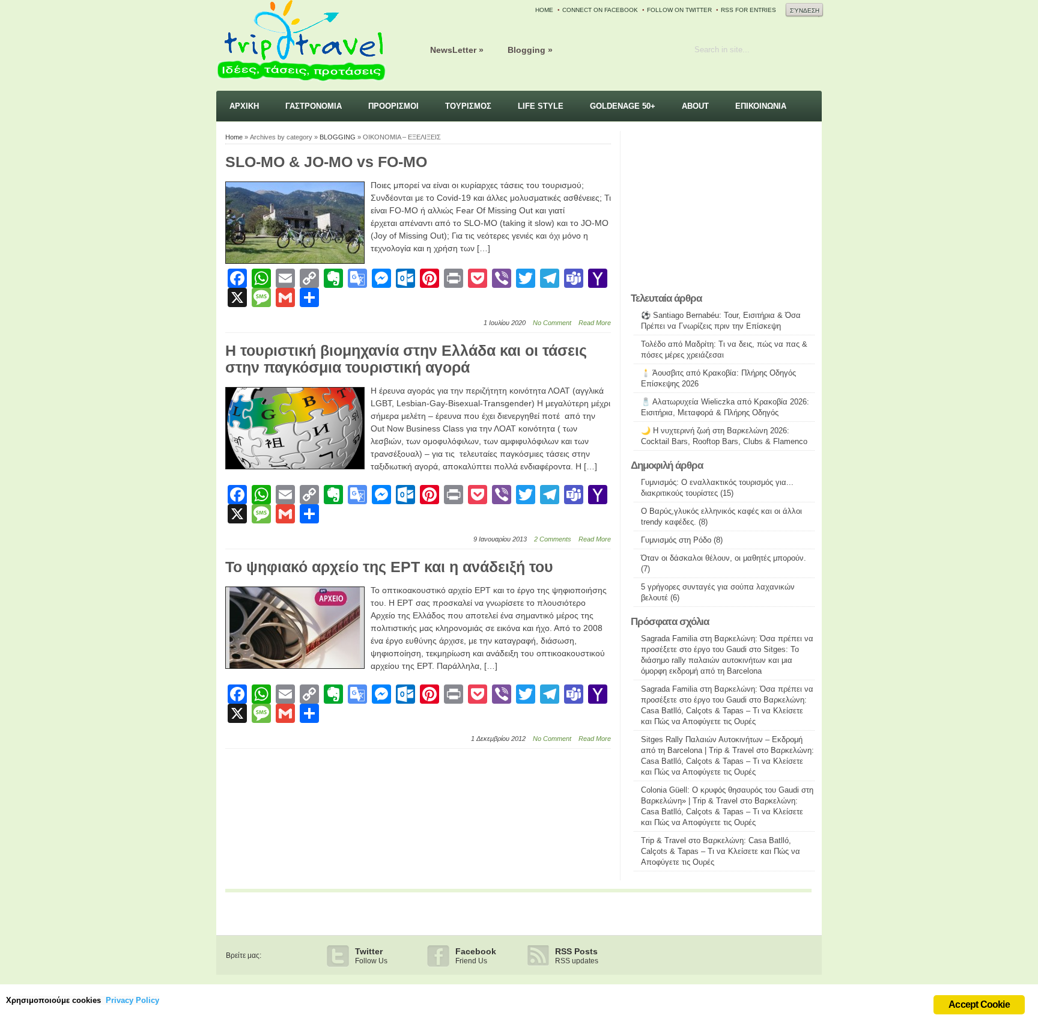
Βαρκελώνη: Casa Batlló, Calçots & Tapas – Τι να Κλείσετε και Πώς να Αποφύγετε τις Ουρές (724, 710)
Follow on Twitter (679, 10)
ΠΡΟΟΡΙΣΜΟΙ (393, 106)
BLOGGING (338, 137)
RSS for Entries (748, 10)
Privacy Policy (132, 1000)
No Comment (552, 322)
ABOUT (695, 106)
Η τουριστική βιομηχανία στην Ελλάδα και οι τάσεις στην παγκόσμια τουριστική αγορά (406, 359)
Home (234, 137)
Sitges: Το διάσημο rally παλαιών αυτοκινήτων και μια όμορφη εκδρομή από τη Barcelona (720, 660)
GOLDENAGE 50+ (622, 106)
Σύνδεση (804, 10)
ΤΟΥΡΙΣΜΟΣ (468, 106)
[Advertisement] (723, 208)
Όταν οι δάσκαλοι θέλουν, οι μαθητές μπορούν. (723, 557)
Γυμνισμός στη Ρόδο (676, 539)
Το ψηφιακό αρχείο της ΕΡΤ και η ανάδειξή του (389, 566)
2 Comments (552, 539)
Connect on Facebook (600, 10)
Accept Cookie (979, 1004)
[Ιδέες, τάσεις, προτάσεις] (301, 81)
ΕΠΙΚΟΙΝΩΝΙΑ (760, 106)
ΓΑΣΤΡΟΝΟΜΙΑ (313, 106)
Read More (594, 322)
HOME (544, 10)
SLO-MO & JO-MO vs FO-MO (326, 161)
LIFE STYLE (540, 106)
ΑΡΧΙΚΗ (244, 106)
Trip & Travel (663, 840)
